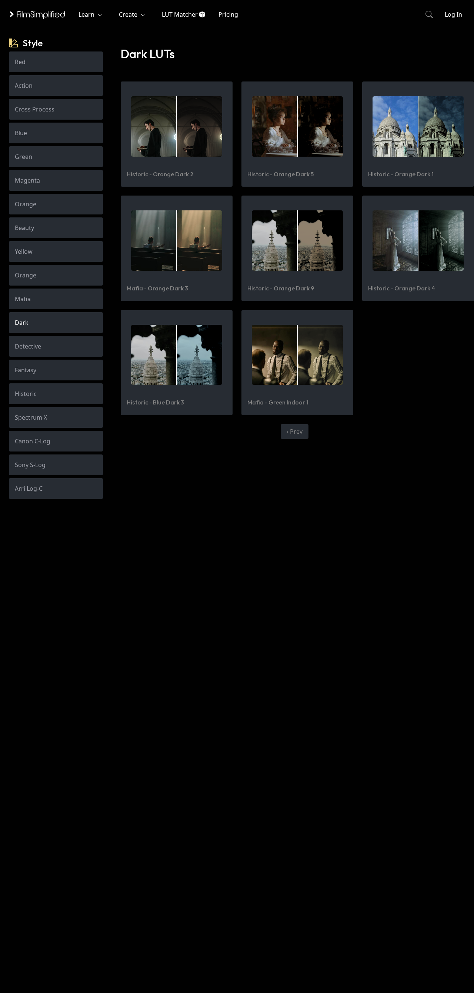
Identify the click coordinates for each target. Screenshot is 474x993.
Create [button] (129, 14)
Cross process (34, 109)
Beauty (24, 228)
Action (24, 85)
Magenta (27, 180)
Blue (21, 133)
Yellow (24, 251)
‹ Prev (295, 431)
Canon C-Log (32, 441)
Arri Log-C (29, 488)
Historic (26, 394)
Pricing (228, 14)
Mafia (23, 299)
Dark (22, 323)
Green (23, 157)
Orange (25, 204)
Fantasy (25, 370)
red (20, 62)
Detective (28, 346)
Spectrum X (31, 417)
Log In (453, 14)
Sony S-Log (30, 465)
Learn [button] (87, 14)
